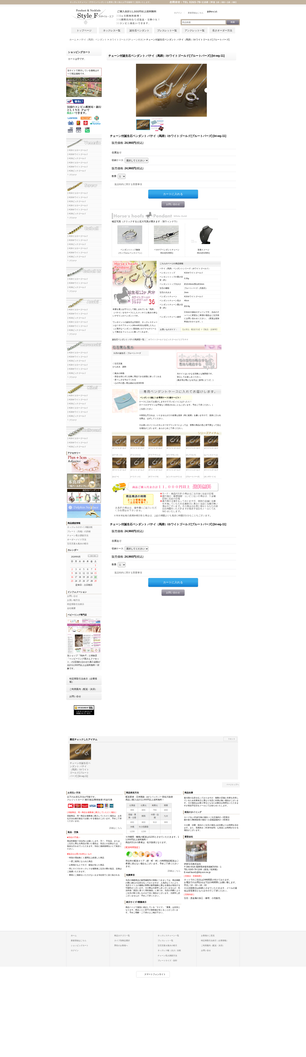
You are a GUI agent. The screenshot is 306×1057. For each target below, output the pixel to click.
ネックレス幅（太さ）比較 (169, 950)
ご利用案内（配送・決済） (83, 689)
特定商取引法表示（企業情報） (83, 680)
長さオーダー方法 (222, 30)
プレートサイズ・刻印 (167, 960)
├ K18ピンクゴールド (76, 171)
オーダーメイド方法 (76, 539)
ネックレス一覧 (111, 30)
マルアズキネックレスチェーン (84, 344)
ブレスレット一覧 (167, 30)
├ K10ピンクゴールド (76, 158)
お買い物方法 (73, 600)
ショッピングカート (79, 945)
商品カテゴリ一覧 (122, 935)
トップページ (84, 30)
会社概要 (71, 608)
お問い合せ (72, 596)
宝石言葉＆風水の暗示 (77, 543)
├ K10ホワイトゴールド (77, 154)
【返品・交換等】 (210, 329)
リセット (231, 739)
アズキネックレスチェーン (84, 301)
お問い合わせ (173, 204)
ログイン (75, 950)
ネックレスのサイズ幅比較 (80, 527)
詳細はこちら (115, 828)
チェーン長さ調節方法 (77, 535)
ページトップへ (232, 785)
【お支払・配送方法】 (191, 329)
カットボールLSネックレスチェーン (84, 271)
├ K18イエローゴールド (77, 162)
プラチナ (184, 339)
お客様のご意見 (208, 935)
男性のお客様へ (121, 945)
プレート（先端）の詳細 (78, 531)
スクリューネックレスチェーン (84, 185)
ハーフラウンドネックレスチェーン (84, 430)
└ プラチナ (72, 175)
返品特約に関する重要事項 (128, 184)
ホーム (74, 935)
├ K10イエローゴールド (77, 150)
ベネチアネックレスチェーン (84, 142)
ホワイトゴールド (156, 339)
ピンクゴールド (172, 339)
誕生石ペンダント (139, 30)
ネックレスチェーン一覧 (168, 935)
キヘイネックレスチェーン (84, 387)
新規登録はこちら (78, 940)
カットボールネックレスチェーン (84, 228)
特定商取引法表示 (75, 604)
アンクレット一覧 (195, 30)
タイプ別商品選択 (122, 940)
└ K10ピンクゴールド (76, 447)
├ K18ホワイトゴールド (77, 167)
